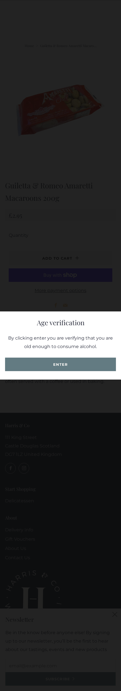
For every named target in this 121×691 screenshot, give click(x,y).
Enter (60, 364)
